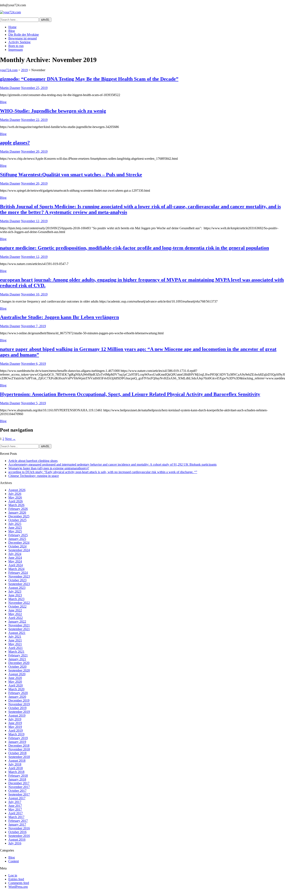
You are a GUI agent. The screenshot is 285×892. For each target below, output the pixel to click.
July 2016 (14, 843)
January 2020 (17, 696)
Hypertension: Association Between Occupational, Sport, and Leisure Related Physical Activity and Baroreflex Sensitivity (130, 394)
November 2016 (19, 828)
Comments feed (18, 883)
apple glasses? (15, 142)
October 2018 (17, 753)
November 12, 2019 (34, 221)
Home (12, 27)
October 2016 (17, 832)
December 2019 (18, 700)
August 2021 (16, 633)
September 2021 (19, 629)
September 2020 (19, 670)
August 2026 (16, 490)
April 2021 (15, 648)
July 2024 (14, 554)
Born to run (16, 46)
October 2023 (17, 580)
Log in (12, 875)
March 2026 (16, 505)
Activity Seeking (19, 42)
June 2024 (15, 557)
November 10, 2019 (34, 294)
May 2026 (15, 497)
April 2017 (15, 813)
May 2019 (15, 727)
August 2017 (16, 798)
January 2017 (17, 824)
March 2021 (16, 651)
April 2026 (15, 501)
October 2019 (17, 708)
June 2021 (15, 640)
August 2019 (16, 715)
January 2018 (17, 779)
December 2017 (18, 783)
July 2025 (14, 524)
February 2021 (18, 655)
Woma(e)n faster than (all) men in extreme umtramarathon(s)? (48, 468)
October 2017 (17, 790)
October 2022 (17, 606)
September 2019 (19, 711)
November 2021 (19, 625)
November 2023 (19, 576)
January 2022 (17, 621)
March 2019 (16, 734)
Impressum (15, 49)
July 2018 (14, 764)
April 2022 (15, 618)
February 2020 (18, 693)
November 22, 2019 (34, 120)
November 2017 (19, 787)
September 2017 (19, 794)
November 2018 (19, 749)
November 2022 (19, 602)
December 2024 (18, 542)
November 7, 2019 (33, 326)
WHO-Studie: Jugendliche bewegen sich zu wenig (53, 111)
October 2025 (17, 520)
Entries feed (16, 879)
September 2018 (19, 757)
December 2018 (18, 745)
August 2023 (16, 587)
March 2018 (16, 772)
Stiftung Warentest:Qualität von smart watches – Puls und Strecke (71, 174)
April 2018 (15, 768)
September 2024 (19, 550)
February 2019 (18, 738)
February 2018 (18, 775)
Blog (11, 31)
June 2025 (15, 527)
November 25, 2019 (34, 88)
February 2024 (18, 572)
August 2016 (16, 839)
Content (13, 861)
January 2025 (17, 539)
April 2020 (15, 685)
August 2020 (16, 674)
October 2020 (17, 666)
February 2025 (18, 535)
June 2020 (15, 678)
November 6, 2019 (33, 363)
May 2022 (15, 614)
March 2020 (16, 689)
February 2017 (18, 820)
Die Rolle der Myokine (23, 34)
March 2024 (16, 569)
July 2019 (14, 719)
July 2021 (14, 636)
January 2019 (17, 742)
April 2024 (15, 565)
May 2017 (15, 809)
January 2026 (17, 512)
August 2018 (16, 760)
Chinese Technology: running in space (33, 476)
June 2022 (15, 610)
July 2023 (14, 591)
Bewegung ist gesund (22, 38)
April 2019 (15, 730)
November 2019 (19, 704)
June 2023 (15, 595)
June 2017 (15, 805)
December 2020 (18, 663)
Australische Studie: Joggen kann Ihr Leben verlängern (59, 317)
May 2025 (15, 531)
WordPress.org (18, 886)
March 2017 (16, 817)
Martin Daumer (10, 88)
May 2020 (15, 681)
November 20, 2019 (34, 151)
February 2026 (18, 509)
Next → (10, 439)
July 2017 (14, 802)
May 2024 (15, 561)
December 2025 (18, 516)
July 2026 (14, 493)
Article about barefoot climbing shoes (33, 460)
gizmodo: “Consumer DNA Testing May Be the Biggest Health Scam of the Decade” (89, 79)
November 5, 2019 (33, 403)
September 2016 (19, 836)
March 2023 (16, 599)
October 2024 (17, 546)
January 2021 (17, 659)
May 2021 (15, 644)
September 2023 (19, 584)
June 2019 (15, 723)
